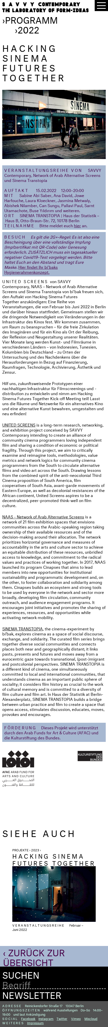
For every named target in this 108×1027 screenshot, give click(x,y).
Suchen (20, 974)
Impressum (35, 1022)
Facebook (28, 1018)
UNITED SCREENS (18, 424)
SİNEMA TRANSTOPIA (22, 628)
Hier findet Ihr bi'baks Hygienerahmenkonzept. (31, 269)
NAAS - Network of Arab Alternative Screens (43, 516)
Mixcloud (90, 1018)
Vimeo (76, 1018)
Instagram (45, 1018)
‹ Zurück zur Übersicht (34, 956)
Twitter (62, 1018)
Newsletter (31, 994)
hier (77, 225)
